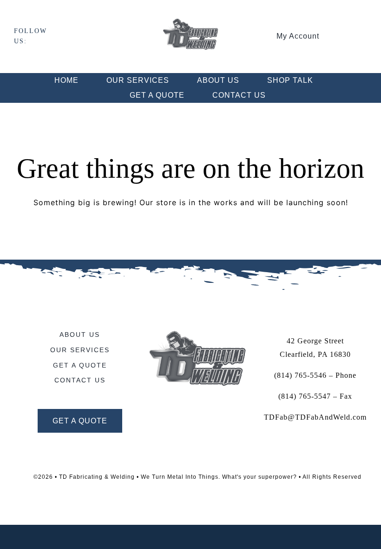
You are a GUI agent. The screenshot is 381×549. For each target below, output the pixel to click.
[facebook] (60, 36)
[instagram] (75, 36)
